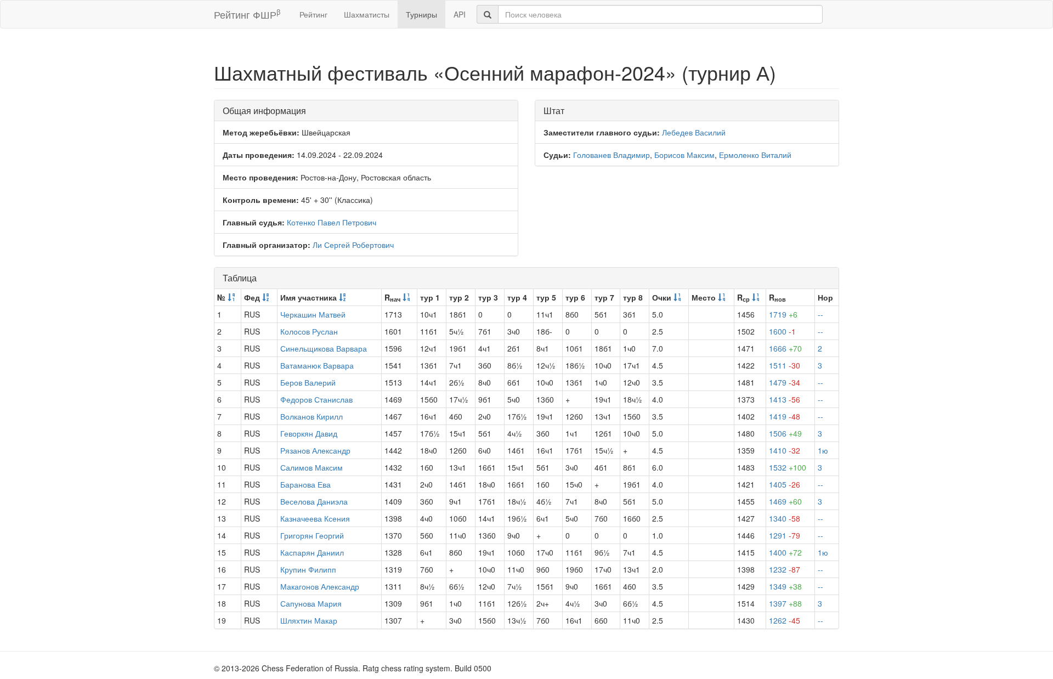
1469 (785, 501)
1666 (785, 348)
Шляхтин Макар (308, 620)
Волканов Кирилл (311, 416)
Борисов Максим (684, 154)
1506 (785, 433)
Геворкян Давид (308, 433)
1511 (784, 365)
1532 (787, 467)
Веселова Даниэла (314, 501)
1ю (823, 450)
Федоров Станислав (316, 399)
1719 (783, 314)
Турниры (421, 14)
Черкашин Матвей (313, 314)
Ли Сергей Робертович (353, 244)
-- (820, 314)
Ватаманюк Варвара (317, 365)
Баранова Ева (305, 484)
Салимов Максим (311, 467)
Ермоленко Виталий (755, 154)
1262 (784, 620)
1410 (784, 450)
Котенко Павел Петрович (331, 222)
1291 (784, 535)
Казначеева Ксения (315, 518)
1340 (784, 518)
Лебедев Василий (694, 132)
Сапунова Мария (311, 603)
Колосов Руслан (309, 331)
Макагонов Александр (319, 586)
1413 (784, 399)
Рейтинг (313, 14)
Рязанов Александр (315, 450)
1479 (784, 382)
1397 (785, 603)
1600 (782, 331)
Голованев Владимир (611, 154)
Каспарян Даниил (312, 552)
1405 (784, 484)
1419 (784, 416)
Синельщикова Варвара (323, 348)
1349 (785, 586)
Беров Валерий (308, 382)
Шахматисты (366, 14)
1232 (784, 569)
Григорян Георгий (312, 535)
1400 (785, 552)
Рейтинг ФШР (247, 14)
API (460, 14)
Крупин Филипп (308, 569)
